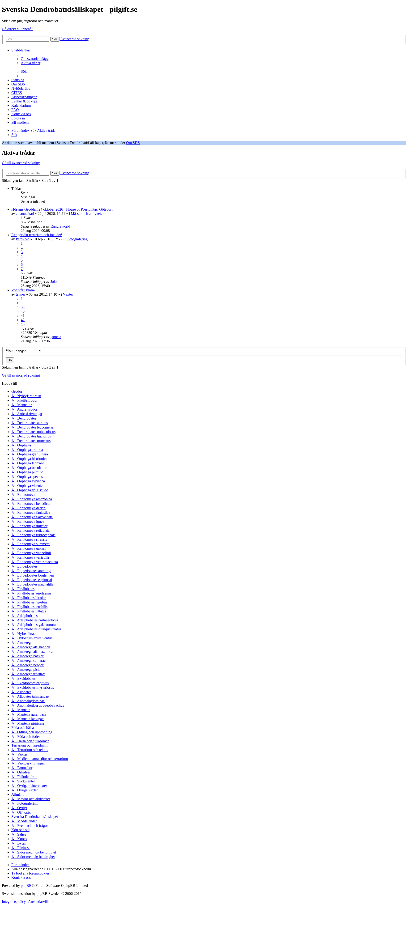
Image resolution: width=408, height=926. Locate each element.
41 (23, 316)
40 (23, 311)
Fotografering (77, 239)
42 (23, 320)
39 (23, 307)
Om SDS (133, 143)
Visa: (10, 351)
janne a (56, 337)
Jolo (54, 282)
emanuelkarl (25, 214)
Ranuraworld (60, 226)
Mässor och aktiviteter (87, 214)
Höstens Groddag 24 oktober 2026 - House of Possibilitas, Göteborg (62, 209)
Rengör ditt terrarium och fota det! (36, 235)
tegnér (20, 294)
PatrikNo (22, 239)
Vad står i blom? (23, 290)
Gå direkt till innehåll (17, 29)
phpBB (26, 886)
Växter (68, 294)
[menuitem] (35, 59)
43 (23, 324)
